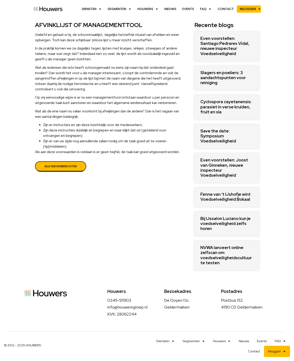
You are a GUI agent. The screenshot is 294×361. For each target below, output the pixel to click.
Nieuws (170, 9)
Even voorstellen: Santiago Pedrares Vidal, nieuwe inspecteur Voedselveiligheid (224, 46)
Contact (226, 9)
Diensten (89, 9)
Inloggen (248, 9)
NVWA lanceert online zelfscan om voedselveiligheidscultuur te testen (226, 255)
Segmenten (117, 9)
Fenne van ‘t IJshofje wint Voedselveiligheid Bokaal (225, 197)
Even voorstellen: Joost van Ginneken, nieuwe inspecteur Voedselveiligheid (224, 167)
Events (188, 9)
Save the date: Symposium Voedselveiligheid (218, 136)
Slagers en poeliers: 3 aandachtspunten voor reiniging (223, 77)
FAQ (203, 9)
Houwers (145, 9)
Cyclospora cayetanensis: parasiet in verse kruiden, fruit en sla (226, 106)
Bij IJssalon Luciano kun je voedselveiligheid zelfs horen (225, 223)
